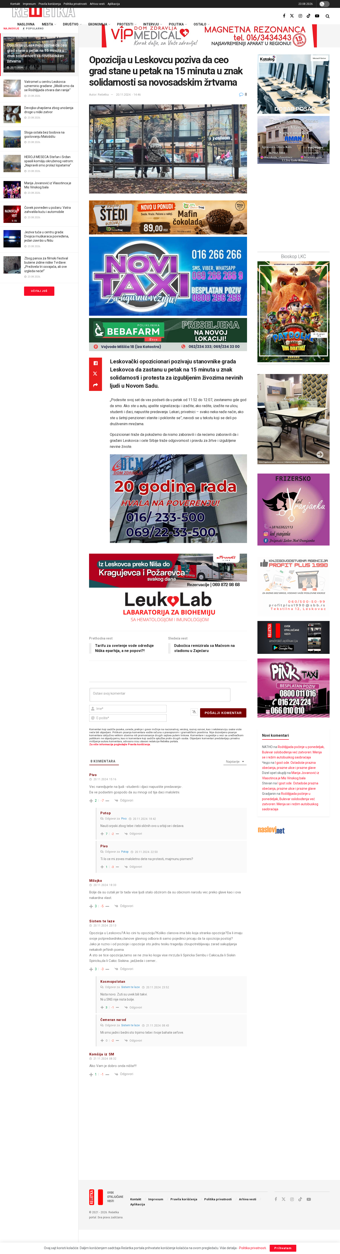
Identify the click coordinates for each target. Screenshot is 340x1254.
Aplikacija (114, 4)
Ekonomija (97, 24)
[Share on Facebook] (95, 363)
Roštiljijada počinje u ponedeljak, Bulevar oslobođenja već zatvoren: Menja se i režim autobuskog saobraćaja (293, 752)
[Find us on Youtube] (317, 16)
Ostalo (200, 24)
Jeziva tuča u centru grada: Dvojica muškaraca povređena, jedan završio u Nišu (46, 236)
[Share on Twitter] (95, 374)
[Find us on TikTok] (308, 16)
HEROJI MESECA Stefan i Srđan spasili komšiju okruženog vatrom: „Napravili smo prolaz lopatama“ (49, 161)
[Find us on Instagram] (300, 16)
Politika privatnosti (75, 4)
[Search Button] (328, 16)
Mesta (47, 24)
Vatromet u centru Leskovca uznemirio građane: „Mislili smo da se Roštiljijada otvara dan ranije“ (49, 86)
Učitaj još (39, 291)
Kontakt (15, 4)
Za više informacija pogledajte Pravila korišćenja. (120, 744)
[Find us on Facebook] (284, 16)
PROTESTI (125, 24)
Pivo (124, 818)
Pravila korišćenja (50, 4)
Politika (176, 24)
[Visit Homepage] (43, 10)
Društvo (70, 24)
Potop (124, 851)
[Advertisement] (209, 1138)
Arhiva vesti (97, 4)
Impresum (29, 4)
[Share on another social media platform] (95, 385)
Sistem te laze (130, 987)
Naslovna (25, 24)
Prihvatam (283, 1248)
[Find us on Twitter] (292, 16)
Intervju (151, 24)
